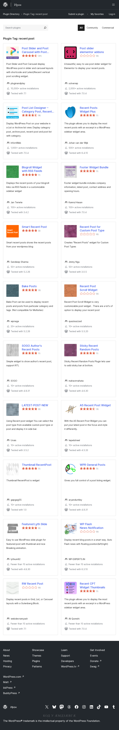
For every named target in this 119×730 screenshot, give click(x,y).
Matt (7, 682)
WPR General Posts (92, 464)
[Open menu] (114, 4)
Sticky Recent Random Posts (89, 347)
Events (94, 655)
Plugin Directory (11, 14)
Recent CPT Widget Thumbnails (92, 585)
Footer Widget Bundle (94, 167)
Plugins (36, 661)
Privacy (7, 666)
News (6, 655)
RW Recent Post (32, 583)
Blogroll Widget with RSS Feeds (32, 169)
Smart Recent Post (34, 226)
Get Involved (97, 650)
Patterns (37, 666)
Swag (94, 666)
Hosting (7, 661)
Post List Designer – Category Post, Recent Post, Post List (37, 109)
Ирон (13, 707)
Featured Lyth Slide (34, 524)
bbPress (9, 687)
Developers (67, 661)
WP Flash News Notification (91, 525)
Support (65, 655)
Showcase (38, 650)
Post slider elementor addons (92, 50)
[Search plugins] (45, 28)
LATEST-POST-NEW (35, 405)
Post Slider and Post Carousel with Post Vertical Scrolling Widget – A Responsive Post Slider (38, 50)
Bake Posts (29, 286)
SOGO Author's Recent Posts (32, 347)
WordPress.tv (70, 666)
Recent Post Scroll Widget (88, 288)
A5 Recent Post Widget (95, 405)
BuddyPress (11, 693)
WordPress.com (13, 676)
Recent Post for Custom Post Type (92, 228)
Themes (36, 655)
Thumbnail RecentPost (36, 464)
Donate (96, 661)
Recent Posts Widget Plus (88, 109)
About (6, 650)
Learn (64, 650)
